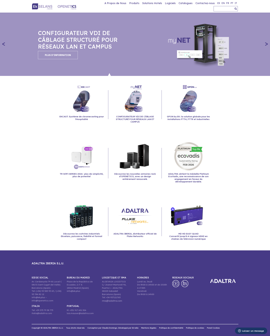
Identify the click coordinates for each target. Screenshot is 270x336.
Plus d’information (58, 55)
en (223, 3)
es (218, 3)
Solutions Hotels (152, 3)
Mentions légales (148, 328)
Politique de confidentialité (171, 328)
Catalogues (186, 3)
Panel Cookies (213, 328)
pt (231, 3)
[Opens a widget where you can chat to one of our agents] (251, 331)
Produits (134, 3)
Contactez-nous (205, 3)
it (236, 3)
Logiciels (170, 3)
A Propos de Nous (115, 3)
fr (227, 3)
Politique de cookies (195, 328)
